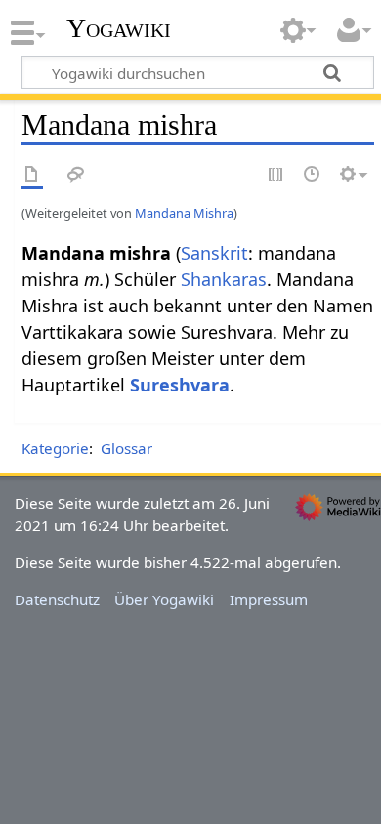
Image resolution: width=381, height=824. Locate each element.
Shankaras (224, 279)
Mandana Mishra (184, 213)
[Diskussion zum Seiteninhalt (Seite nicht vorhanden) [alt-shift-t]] (76, 175)
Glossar (126, 448)
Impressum (269, 599)
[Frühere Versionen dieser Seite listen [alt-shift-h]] (312, 175)
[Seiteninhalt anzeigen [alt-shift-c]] (32, 175)
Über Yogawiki (164, 599)
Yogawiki (118, 28)
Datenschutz (57, 599)
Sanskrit (214, 253)
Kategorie (55, 448)
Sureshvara (180, 384)
